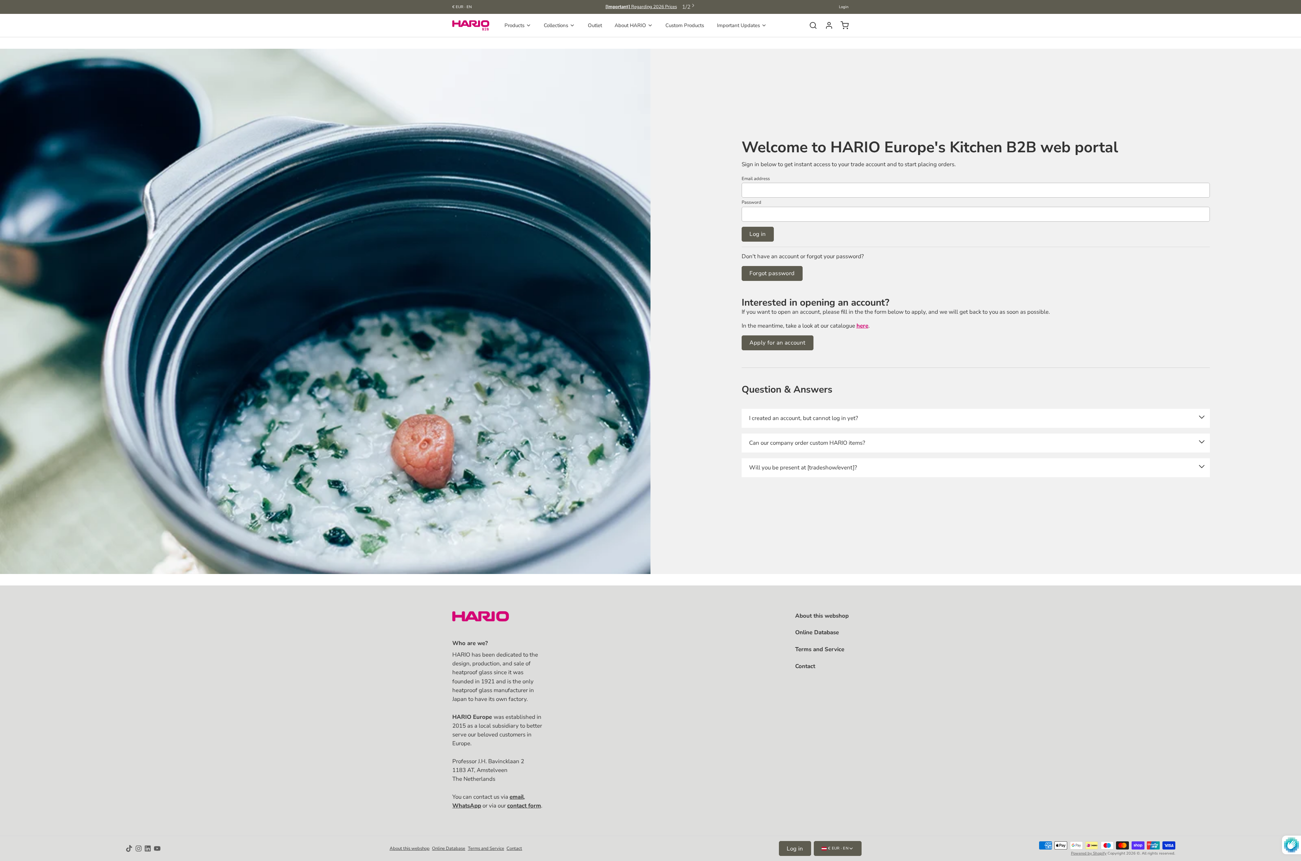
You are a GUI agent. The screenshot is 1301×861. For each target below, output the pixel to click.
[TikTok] (129, 848)
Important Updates (738, 25)
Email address (756, 179)
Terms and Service (819, 649)
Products (514, 25)
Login (844, 6)
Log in (757, 234)
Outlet (595, 25)
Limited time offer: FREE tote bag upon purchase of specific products (641, 7)
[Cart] (842, 25)
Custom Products (684, 25)
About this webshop (822, 616)
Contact (805, 666)
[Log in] (826, 25)
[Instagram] (138, 848)
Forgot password (771, 273)
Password (751, 202)
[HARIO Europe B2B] (470, 25)
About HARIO (630, 25)
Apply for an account (777, 343)
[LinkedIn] (147, 848)
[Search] (810, 25)
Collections (556, 25)
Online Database (817, 632)
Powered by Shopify (1089, 853)
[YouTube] (157, 848)
